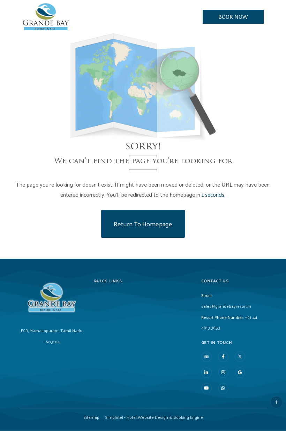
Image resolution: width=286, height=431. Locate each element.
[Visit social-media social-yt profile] (206, 388)
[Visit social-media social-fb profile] (223, 357)
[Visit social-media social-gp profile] (240, 372)
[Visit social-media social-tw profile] (240, 356)
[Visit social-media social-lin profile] (206, 372)
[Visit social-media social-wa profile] (223, 388)
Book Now (233, 16)
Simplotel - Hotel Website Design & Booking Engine (154, 417)
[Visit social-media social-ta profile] (206, 357)
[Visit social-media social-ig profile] (223, 372)
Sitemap (91, 417)
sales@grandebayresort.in (226, 306)
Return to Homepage (143, 223)
